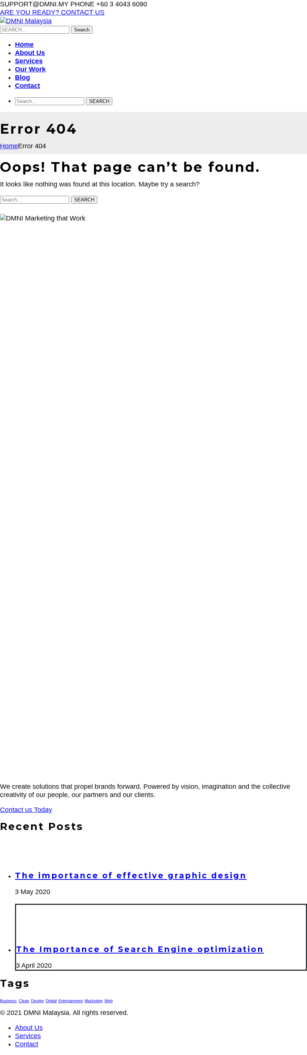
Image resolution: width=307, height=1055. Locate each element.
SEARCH (99, 101)
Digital (51, 1000)
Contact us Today (26, 810)
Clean (24, 1000)
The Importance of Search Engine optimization (140, 949)
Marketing (94, 1000)
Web (108, 1000)
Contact (26, 1044)
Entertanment (70, 1000)
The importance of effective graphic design (131, 875)
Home (9, 146)
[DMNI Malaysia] (26, 21)
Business (8, 1000)
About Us (29, 1027)
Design (37, 1000)
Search (81, 30)
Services (28, 1036)
